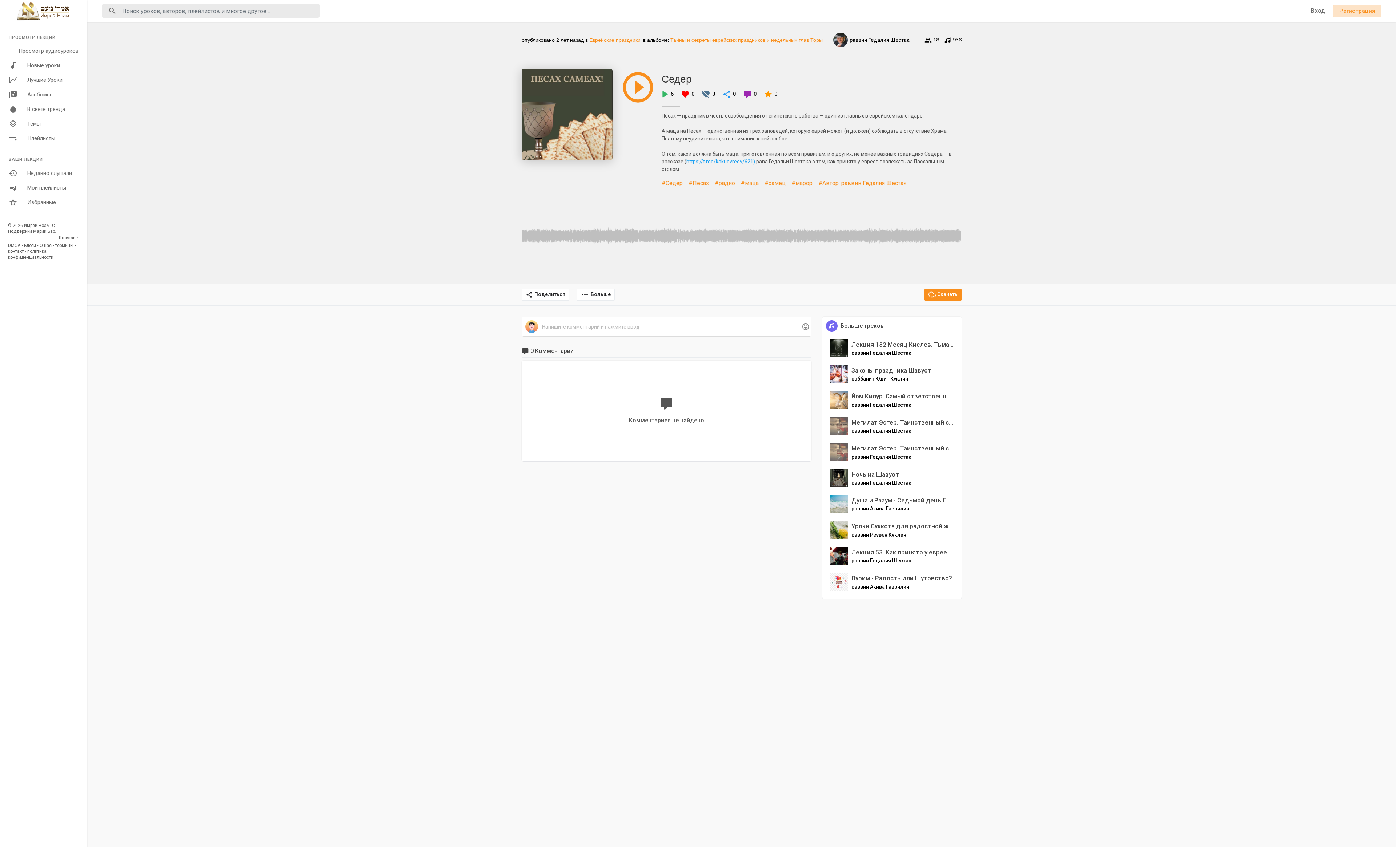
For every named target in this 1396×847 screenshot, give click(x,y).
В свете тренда (46, 109)
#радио (725, 183)
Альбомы (39, 94)
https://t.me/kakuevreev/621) (720, 161)
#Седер (672, 183)
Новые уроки (43, 65)
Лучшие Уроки (45, 80)
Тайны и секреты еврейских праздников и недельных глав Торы (746, 40)
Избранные (41, 202)
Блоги (30, 245)
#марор (802, 183)
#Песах (699, 183)
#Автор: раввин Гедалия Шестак (862, 183)
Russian (67, 237)
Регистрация (1357, 11)
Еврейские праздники (615, 40)
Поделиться (549, 294)
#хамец (775, 183)
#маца (750, 183)
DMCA (14, 245)
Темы (34, 123)
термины (64, 245)
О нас (46, 245)
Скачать (947, 294)
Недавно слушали (49, 173)
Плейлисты (41, 138)
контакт (16, 251)
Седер (677, 78)
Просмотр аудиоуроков (49, 51)
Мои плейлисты (46, 187)
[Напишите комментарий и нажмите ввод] (666, 327)
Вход (1318, 10)
